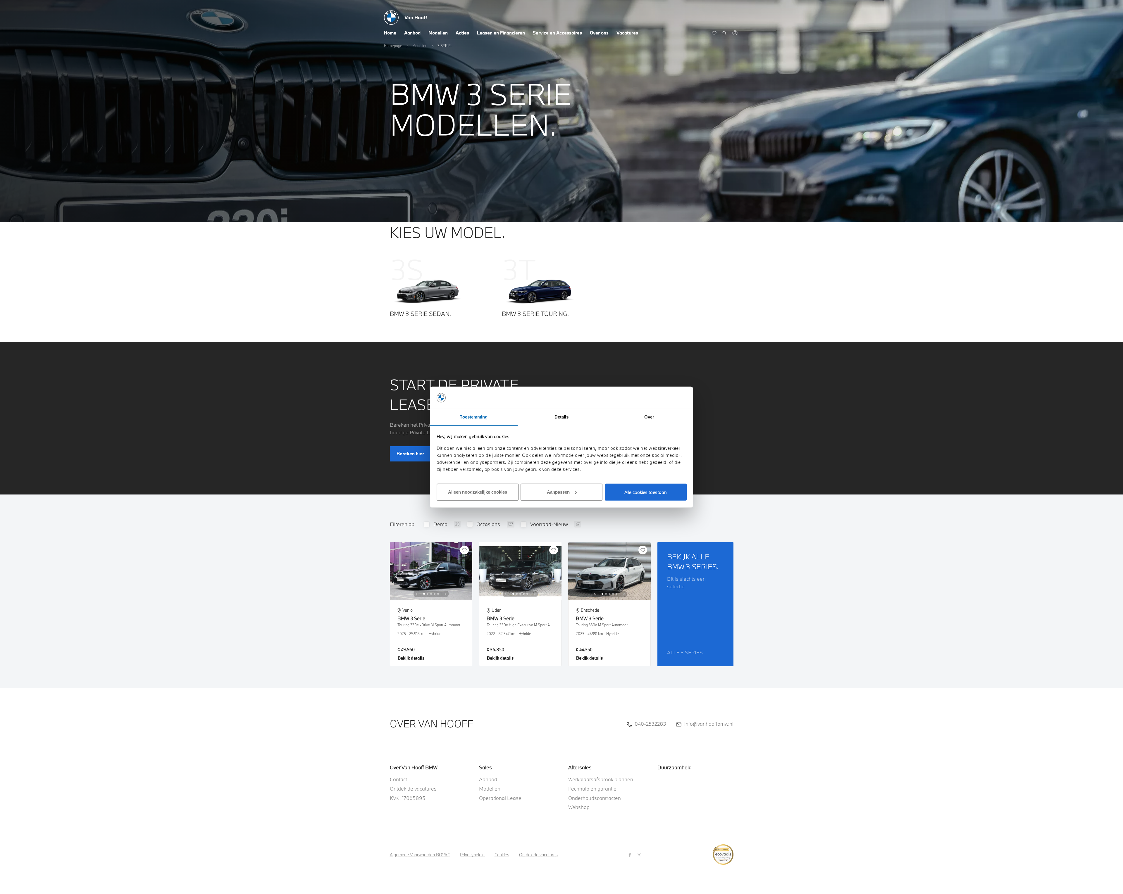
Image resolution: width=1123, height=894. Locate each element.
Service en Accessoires (557, 33)
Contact (398, 779)
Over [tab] (649, 416)
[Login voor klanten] (735, 33)
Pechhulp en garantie (592, 788)
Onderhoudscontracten (594, 798)
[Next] (445, 594)
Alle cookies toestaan (645, 492)
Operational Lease (500, 798)
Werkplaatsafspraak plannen (600, 779)
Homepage (393, 45)
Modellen (438, 33)
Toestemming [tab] (474, 416)
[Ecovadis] (723, 851)
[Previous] (416, 594)
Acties (462, 33)
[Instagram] (640, 854)
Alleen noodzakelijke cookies (477, 492)
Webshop (579, 807)
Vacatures (627, 33)
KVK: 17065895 (407, 798)
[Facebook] (631, 854)
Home (390, 33)
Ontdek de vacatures (413, 788)
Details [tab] (561, 416)
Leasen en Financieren (501, 33)
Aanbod (412, 33)
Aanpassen (558, 492)
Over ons (599, 33)
